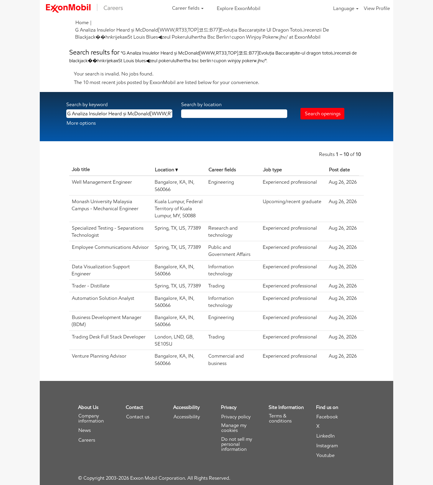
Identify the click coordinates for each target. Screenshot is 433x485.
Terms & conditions (280, 418)
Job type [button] (272, 169)
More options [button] (81, 123)
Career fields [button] (186, 8)
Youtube (325, 455)
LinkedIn (325, 436)
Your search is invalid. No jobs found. (113, 74)
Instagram (327, 445)
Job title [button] (81, 169)
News (84, 430)
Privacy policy (236, 417)
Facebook (327, 417)
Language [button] (344, 8)
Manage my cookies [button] (234, 427)
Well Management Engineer (102, 182)
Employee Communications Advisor (110, 247)
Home (82, 22)
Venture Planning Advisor (99, 356)
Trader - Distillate (91, 286)
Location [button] (165, 169)
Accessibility (186, 417)
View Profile (377, 8)
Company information (91, 418)
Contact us (137, 417)
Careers (86, 440)
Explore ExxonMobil (238, 8)
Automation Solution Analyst (103, 298)
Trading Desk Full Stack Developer (109, 337)
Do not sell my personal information (236, 444)
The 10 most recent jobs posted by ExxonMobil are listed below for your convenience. (166, 82)
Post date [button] (339, 169)
